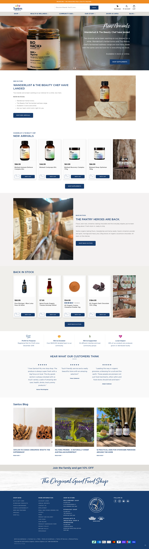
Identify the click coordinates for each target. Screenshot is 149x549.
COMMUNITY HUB (66, 13)
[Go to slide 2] (75, 68)
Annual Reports (44, 503)
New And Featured (19, 510)
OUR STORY (90, 13)
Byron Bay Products (20, 503)
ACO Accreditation (20, 539)
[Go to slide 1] (73, 68)
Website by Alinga (19, 543)
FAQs (40, 514)
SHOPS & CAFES (112, 13)
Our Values (42, 521)
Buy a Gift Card (18, 500)
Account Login (43, 500)
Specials (16, 512)
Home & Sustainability (20, 507)
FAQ (38, 539)
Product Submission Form (47, 523)
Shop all (16, 514)
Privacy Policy (43, 526)
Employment (42, 507)
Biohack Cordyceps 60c (47, 167)
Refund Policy (43, 528)
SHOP (16, 13)
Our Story (42, 519)
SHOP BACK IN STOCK (86, 243)
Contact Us (42, 505)
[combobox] (72, 8)
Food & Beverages (19, 505)
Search (94, 7)
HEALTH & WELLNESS (38, 13)
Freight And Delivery (45, 516)
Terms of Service (61, 539)
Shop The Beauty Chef (29, 55)
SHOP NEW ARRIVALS (23, 115)
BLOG (131, 13)
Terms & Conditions (48, 539)
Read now (16, 455)
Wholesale (42, 530)
